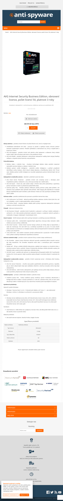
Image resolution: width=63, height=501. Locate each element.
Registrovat (23, 3)
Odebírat (39, 430)
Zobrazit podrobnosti (11, 495)
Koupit (33, 128)
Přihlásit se (31, 3)
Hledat (43, 21)
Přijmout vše (24, 495)
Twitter (51, 492)
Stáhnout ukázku (32, 119)
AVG (10, 113)
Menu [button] (5, 28)
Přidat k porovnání (39, 133)
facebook (48, 492)
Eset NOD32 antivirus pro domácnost (43, 498)
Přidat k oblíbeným (25, 133)
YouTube (59, 492)
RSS (55, 492)
